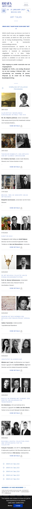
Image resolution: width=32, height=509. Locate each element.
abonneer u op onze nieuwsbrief (12, 487)
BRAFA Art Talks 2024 (12, 471)
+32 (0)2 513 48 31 (25, 491)
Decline (10, 505)
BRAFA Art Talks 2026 (12, 464)
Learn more (11, 502)
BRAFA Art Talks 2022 (12, 479)
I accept (18, 505)
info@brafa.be (7, 493)
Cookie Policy (20, 502)
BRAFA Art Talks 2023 (12, 475)
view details (15, 126)
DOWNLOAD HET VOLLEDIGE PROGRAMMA (18, 88)
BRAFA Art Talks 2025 (12, 468)
